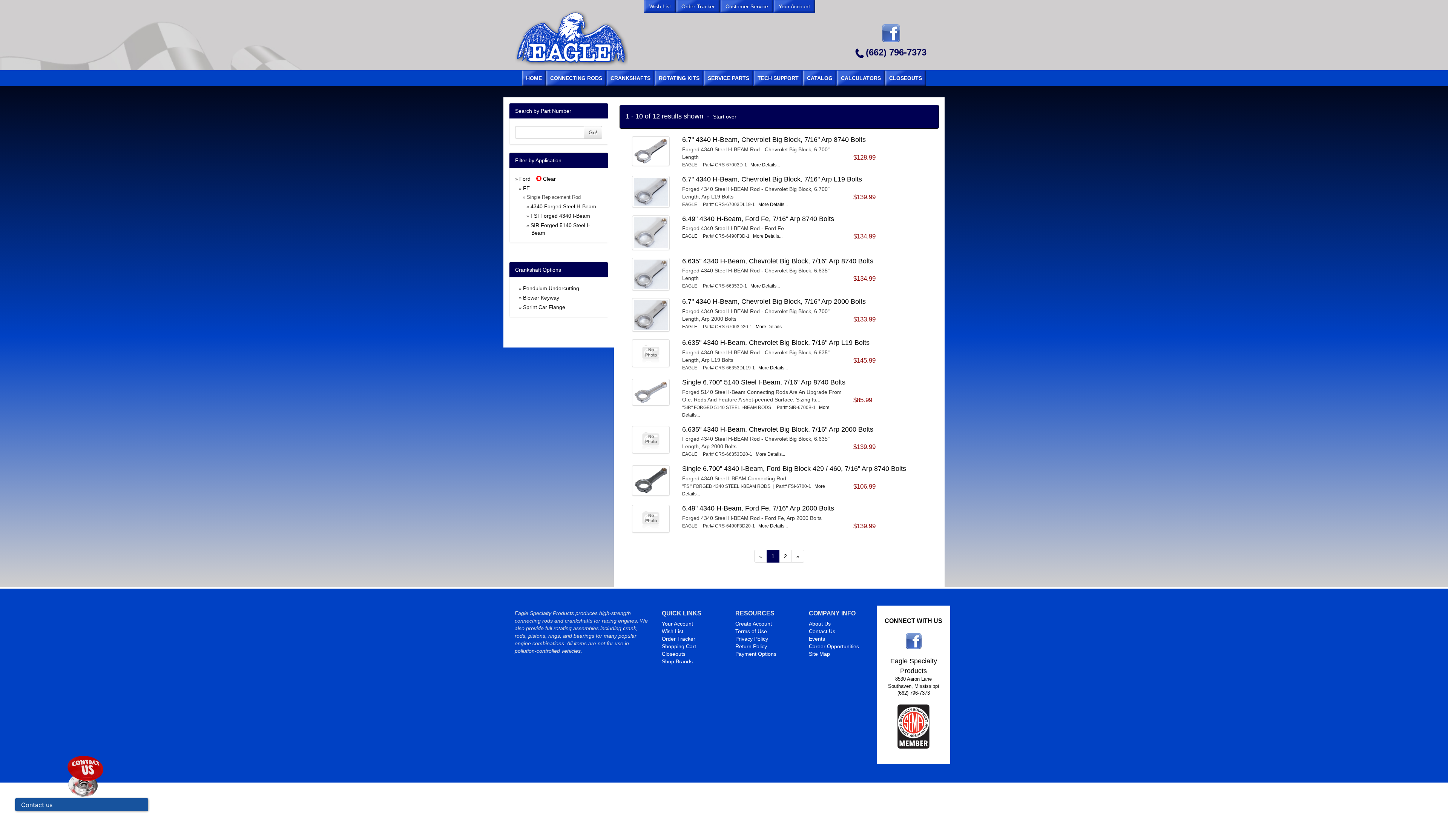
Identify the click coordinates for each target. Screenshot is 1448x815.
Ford (525, 179)
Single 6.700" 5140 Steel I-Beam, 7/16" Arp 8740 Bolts (763, 382)
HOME (534, 78)
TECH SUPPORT (778, 78)
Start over (724, 117)
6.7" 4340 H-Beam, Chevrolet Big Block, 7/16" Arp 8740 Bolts (774, 139)
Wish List (672, 631)
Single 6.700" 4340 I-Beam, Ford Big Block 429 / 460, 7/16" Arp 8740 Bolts (794, 468)
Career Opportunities (834, 646)
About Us (820, 624)
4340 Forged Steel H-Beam (563, 206)
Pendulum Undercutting (551, 288)
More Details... (765, 165)
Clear (548, 179)
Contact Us (822, 631)
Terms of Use (751, 631)
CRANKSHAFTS (630, 78)
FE (526, 188)
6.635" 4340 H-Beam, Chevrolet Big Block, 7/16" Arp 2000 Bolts (777, 429)
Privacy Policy (751, 639)
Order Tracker (678, 639)
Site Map (819, 654)
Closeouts (674, 654)
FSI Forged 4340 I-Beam (560, 216)
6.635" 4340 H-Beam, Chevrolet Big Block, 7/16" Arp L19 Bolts (776, 342)
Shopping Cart (679, 646)
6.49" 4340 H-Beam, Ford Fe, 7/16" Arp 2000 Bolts (758, 508)
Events (817, 639)
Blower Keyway (541, 298)
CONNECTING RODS (576, 78)
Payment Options (755, 654)
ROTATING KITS (679, 78)
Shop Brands (677, 661)
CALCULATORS (861, 78)
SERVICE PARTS (728, 78)
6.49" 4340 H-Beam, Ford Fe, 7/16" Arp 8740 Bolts (758, 219)
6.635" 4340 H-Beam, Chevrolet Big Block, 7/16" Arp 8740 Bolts (777, 261)
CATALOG (820, 78)
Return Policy (751, 646)
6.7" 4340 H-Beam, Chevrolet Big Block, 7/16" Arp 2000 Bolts (774, 301)
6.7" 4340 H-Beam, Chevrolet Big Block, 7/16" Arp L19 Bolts (772, 179)
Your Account (677, 624)
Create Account (753, 624)
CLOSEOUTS (905, 78)
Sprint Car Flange (544, 307)
